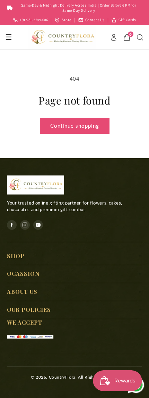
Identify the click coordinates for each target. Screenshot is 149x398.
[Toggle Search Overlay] (140, 37)
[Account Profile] (113, 37)
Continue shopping (74, 126)
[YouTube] (38, 225)
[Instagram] (25, 225)
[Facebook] (12, 225)
